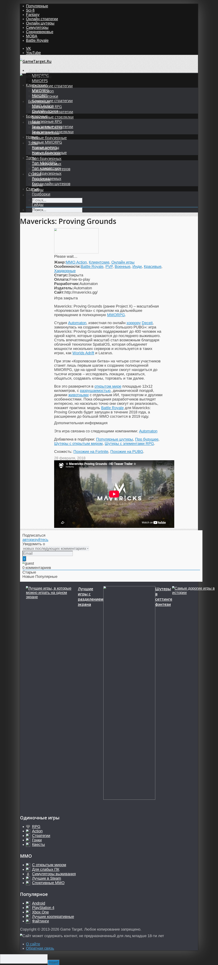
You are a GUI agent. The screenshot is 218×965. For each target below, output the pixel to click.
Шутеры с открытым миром (78, 443)
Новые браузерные (49, 137)
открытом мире (107, 386)
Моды (37, 199)
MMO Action (43, 105)
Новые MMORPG (47, 142)
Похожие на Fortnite (90, 451)
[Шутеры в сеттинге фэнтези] (129, 697)
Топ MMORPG (44, 162)
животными (78, 395)
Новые (32, 137)
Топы (31, 157)
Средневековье (39, 32)
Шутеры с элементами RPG (129, 443)
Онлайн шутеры (40, 23)
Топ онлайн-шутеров (51, 183)
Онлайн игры (123, 262)
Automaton (77, 323)
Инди (137, 266)
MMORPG (40, 90)
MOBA (31, 36)
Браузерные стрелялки (53, 117)
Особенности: (67, 266)
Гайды (37, 204)
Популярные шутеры (114, 439)
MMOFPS (40, 80)
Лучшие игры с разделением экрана (90, 596)
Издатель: (64, 288)
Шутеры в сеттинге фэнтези (163, 596)
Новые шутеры (45, 147)
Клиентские (39, 70)
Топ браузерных (46, 158)
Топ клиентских (46, 168)
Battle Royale (37, 40)
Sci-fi (30, 10)
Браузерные (37, 116)
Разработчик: (66, 284)
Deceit (147, 323)
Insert (53, 962)
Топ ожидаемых (46, 178)
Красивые (152, 266)
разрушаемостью (95, 390)
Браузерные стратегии (52, 126)
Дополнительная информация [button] (81, 423)
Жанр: (60, 262)
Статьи (32, 188)
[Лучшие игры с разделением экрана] (52, 697)
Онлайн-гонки (45, 111)
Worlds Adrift (83, 353)
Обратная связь (40, 948)
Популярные (37, 6)
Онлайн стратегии (42, 19)
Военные (122, 266)
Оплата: (61, 279)
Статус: (61, 275)
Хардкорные (65, 271)
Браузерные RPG (47, 121)
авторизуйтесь (35, 540)
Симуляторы (37, 27)
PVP (109, 266)
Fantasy (32, 14)
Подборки (41, 194)
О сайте (33, 944)
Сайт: (59, 292)
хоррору (133, 323)
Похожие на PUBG (126, 451)
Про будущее (146, 439)
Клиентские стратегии (52, 85)
